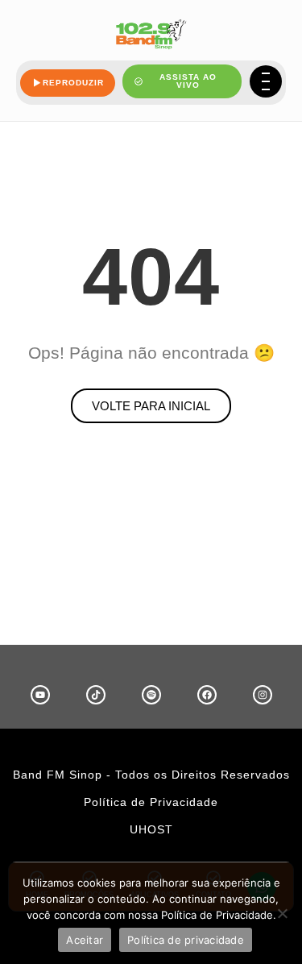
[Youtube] (40, 694)
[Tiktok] (95, 694)
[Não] (282, 913)
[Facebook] (207, 694)
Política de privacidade (185, 939)
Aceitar (84, 939)
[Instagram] (262, 694)
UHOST (151, 829)
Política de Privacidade (151, 802)
